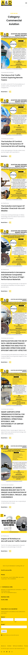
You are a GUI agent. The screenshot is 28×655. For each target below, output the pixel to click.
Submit (4, 631)
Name (3, 617)
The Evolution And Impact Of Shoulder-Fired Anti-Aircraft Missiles (13, 208)
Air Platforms (5, 203)
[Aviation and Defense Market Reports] (6, 3)
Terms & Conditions (18, 646)
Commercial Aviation (7, 72)
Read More (4, 91)
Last (15, 621)
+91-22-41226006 (8, 592)
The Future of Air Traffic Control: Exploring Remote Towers (12, 77)
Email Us (14, 592)
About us (3, 646)
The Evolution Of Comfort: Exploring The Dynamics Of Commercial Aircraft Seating (13, 143)
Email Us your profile (6, 570)
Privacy (26, 646)
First (2, 621)
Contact (9, 646)
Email (3, 624)
